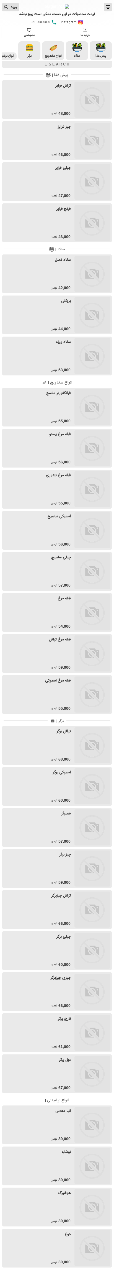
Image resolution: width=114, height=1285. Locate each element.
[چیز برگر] (92, 868)
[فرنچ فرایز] (92, 222)
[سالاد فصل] (92, 273)
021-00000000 (41, 22)
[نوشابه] (92, 1166)
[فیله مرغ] (92, 612)
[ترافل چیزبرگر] (92, 909)
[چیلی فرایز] (92, 181)
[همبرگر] (92, 827)
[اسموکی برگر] (92, 786)
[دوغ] (92, 1248)
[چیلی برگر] (92, 950)
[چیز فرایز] (92, 140)
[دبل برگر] (92, 1073)
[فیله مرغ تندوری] (92, 489)
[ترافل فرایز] (92, 99)
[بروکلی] (92, 315)
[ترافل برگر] (92, 745)
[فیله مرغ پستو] (92, 448)
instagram (69, 22)
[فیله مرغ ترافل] (92, 653)
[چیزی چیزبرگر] (92, 991)
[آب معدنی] (92, 1124)
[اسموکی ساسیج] (92, 530)
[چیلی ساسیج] (92, 571)
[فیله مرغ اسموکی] (92, 694)
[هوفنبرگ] (92, 1207)
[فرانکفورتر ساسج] (92, 407)
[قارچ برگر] (92, 1032)
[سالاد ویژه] (92, 356)
